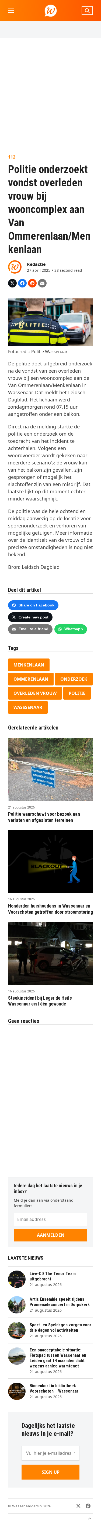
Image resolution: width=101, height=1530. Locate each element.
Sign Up (51, 1472)
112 (11, 157)
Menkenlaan (28, 665)
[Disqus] (50, 1098)
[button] (11, 11)
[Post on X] (12, 283)
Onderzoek (73, 679)
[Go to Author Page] (15, 266)
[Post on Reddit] (32, 283)
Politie (77, 693)
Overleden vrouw (35, 693)
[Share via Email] (42, 283)
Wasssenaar (27, 707)
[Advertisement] (50, 96)
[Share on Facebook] (22, 283)
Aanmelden (50, 1235)
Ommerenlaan (30, 679)
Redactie (36, 264)
